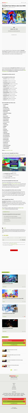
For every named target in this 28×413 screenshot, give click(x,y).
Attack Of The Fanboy (17, 393)
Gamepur (13, 393)
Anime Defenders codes (8, 150)
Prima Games (22, 393)
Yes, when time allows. (7, 219)
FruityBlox (14, 395)
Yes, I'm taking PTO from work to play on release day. (10, 216)
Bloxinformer (18, 395)
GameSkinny (18, 394)
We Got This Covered (8, 394)
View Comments (14, 250)
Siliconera (3, 394)
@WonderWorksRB (5, 183)
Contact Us (14, 386)
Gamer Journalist (14, 394)
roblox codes (7, 235)
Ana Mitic (5, 8)
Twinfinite (9, 393)
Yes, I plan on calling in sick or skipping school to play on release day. (12, 217)
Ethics (14, 384)
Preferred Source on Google (14, 244)
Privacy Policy (14, 387)
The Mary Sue (6, 395)
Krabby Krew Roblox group (15, 183)
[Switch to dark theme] (24, 2)
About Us (14, 383)
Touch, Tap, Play (10, 395)
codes (4, 235)
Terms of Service (12, 403)
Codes (5, 4)
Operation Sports (23, 394)
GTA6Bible (21, 395)
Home (2, 4)
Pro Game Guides (5, 393)
